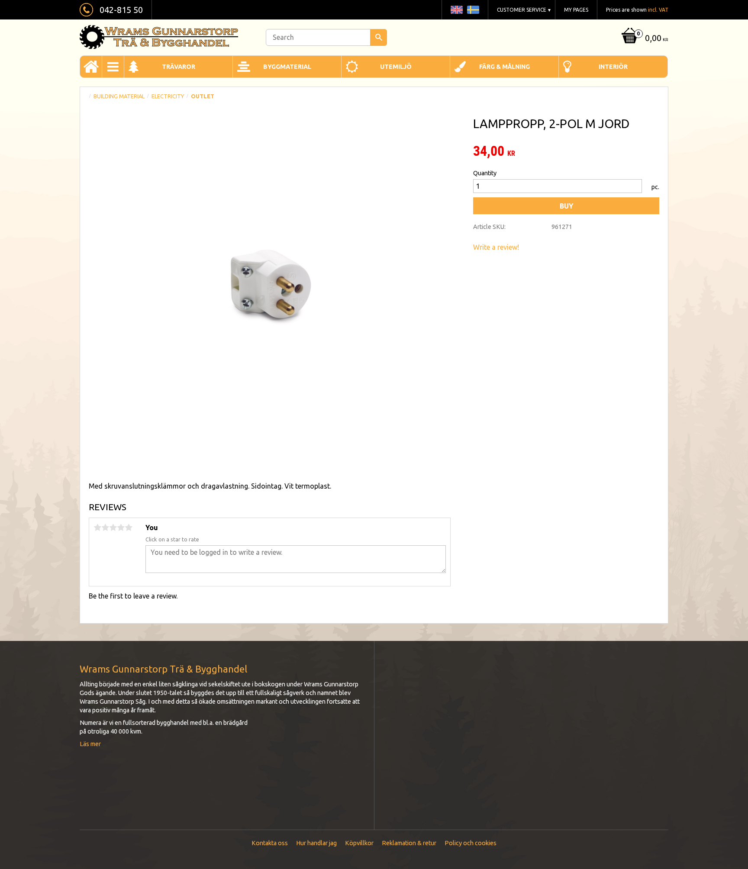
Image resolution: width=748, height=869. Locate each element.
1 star (97, 527)
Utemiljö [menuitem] (396, 66)
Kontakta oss (269, 843)
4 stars (121, 527)
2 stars (105, 527)
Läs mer (90, 743)
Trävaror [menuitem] (178, 66)
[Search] (378, 37)
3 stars (113, 527)
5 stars (128, 527)
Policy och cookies (471, 843)
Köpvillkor (359, 843)
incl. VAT (658, 10)
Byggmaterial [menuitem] (287, 66)
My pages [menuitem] (576, 10)
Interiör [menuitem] (613, 66)
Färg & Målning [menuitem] (504, 66)
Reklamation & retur (409, 843)
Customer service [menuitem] (521, 10)
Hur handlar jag (316, 843)
